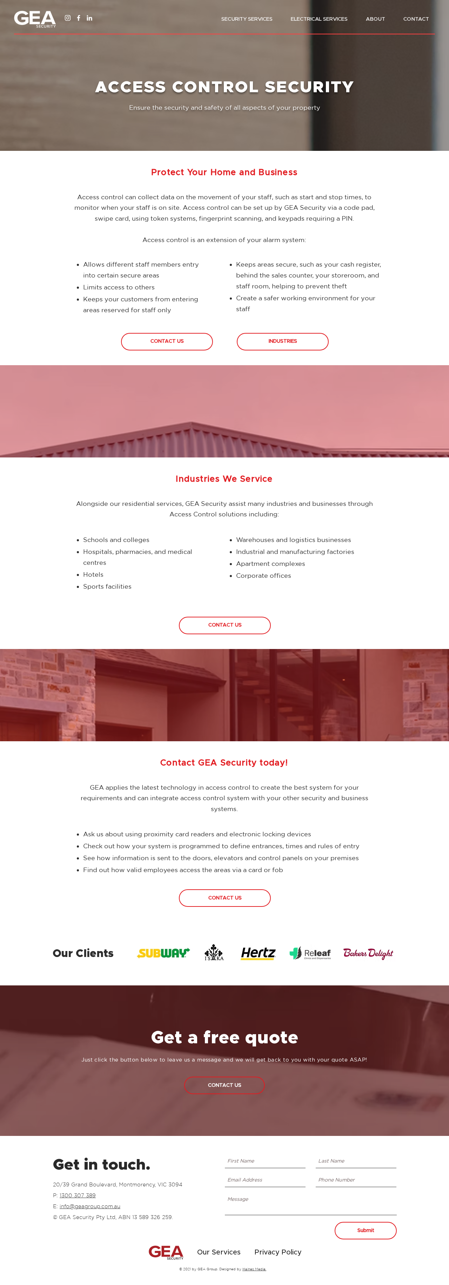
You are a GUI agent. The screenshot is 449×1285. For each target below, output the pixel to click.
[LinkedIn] (89, 18)
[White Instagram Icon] (68, 18)
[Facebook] (78, 18)
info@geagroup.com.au (90, 1206)
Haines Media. (254, 1269)
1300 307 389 (78, 1195)
